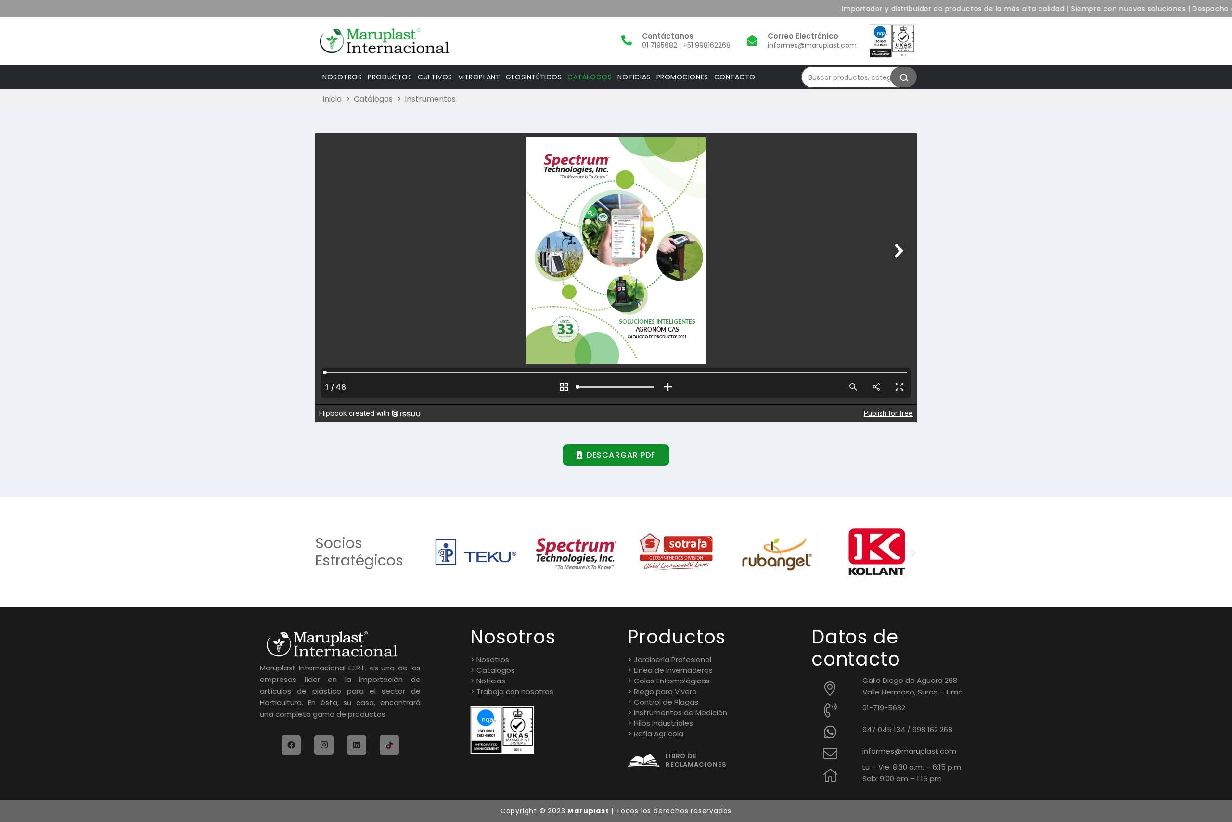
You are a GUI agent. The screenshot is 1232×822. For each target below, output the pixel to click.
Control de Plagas (666, 702)
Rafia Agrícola (658, 734)
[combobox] (854, 77)
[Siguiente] (912, 552)
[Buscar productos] (903, 77)
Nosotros (492, 660)
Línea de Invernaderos (673, 670)
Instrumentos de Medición (680, 712)
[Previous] (438, 552)
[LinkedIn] (356, 745)
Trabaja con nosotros (514, 691)
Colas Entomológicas (672, 681)
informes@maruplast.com (909, 751)
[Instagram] (324, 745)
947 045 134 (883, 729)
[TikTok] (389, 745)
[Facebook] (291, 745)
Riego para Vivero (665, 691)
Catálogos (495, 670)
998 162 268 (932, 729)
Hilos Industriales (663, 723)
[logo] (384, 41)
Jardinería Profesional (672, 660)
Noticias (490, 681)
